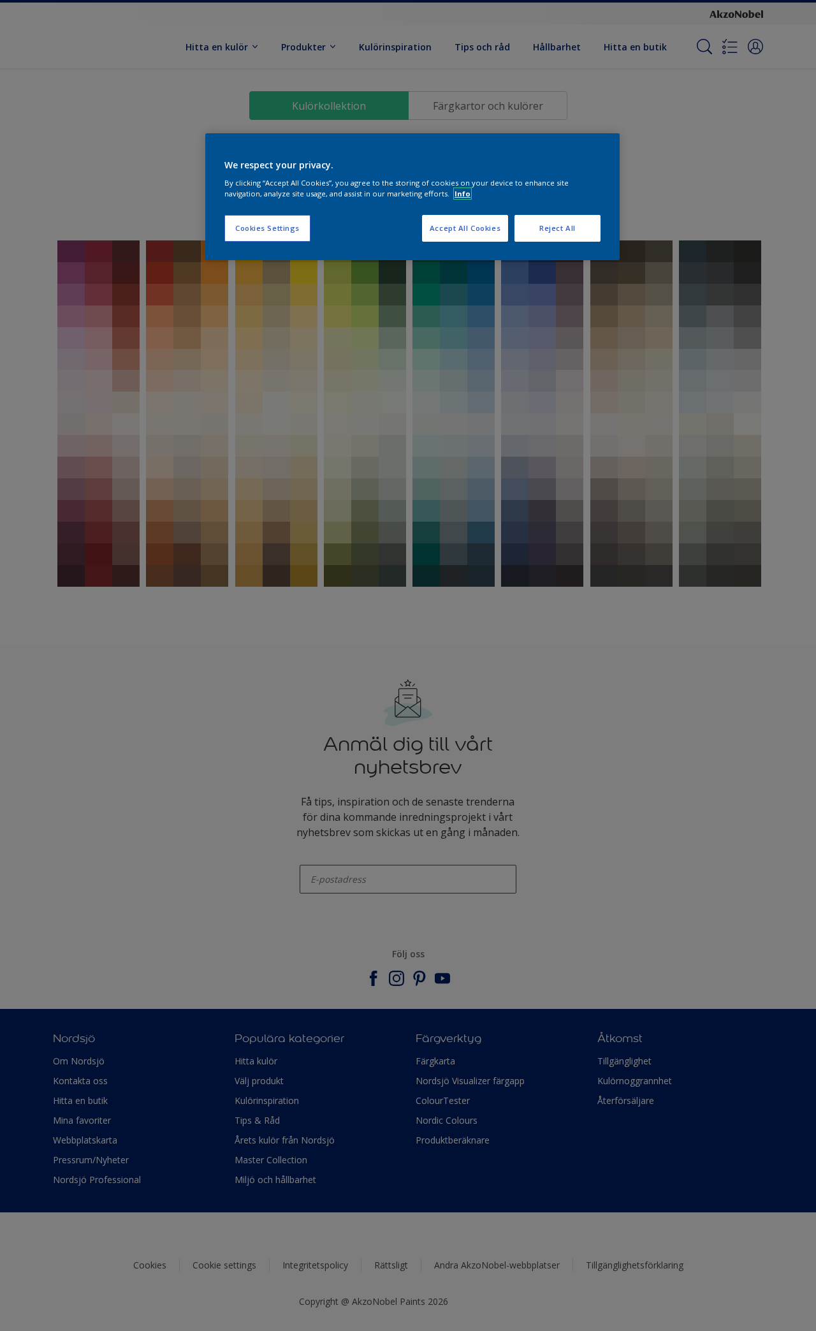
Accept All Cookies (465, 228)
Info (462, 193)
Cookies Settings (267, 228)
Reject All (557, 228)
